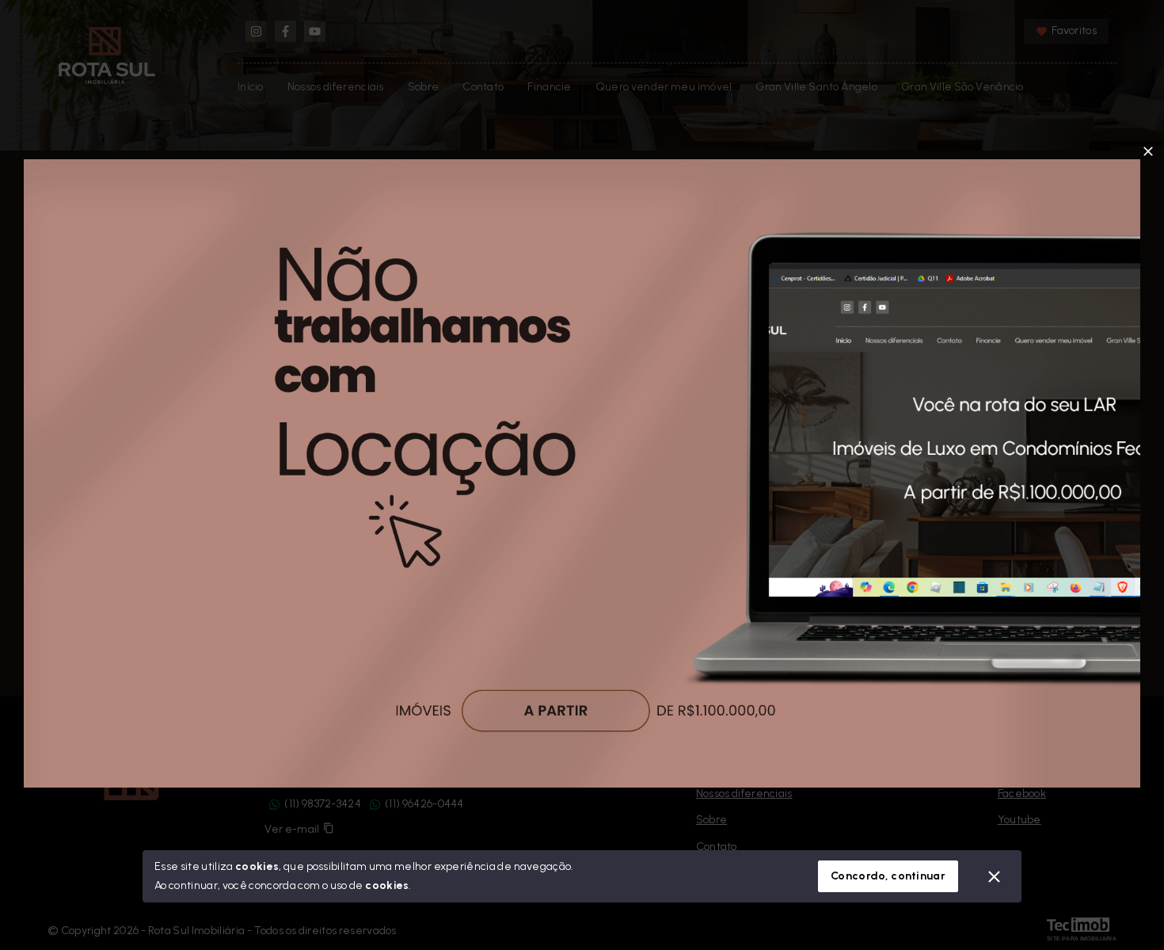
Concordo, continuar (888, 876)
